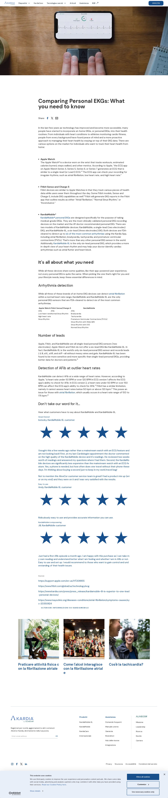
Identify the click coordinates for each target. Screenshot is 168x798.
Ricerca (139, 731)
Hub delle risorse (112, 740)
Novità (138, 736)
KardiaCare (38, 3)
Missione (139, 722)
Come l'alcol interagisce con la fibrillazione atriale (83, 668)
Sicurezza (119, 764)
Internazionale (85, 736)
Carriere (139, 740)
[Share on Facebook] (47, 118)
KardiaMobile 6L (61, 243)
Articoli (73, 3)
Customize (141, 784)
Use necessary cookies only (143, 792)
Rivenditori (109, 736)
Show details (35, 791)
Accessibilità (130, 764)
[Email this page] (56, 118)
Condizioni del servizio (148, 764)
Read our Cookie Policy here (54, 785)
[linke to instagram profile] (12, 764)
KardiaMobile (84, 726)
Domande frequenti (113, 722)
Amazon (156, 3)
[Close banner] (164, 774)
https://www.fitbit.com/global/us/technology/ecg (63, 586)
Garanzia (109, 731)
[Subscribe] (56, 736)
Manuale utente (112, 726)
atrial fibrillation (117, 293)
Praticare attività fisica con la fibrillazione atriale (38, 666)
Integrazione (110, 745)
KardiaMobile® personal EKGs (55, 217)
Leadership (140, 727)
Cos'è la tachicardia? (126, 664)
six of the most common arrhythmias (85, 233)
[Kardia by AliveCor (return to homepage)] (22, 719)
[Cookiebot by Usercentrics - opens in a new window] (15, 793)
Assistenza (84, 3)
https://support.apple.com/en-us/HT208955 (61, 580)
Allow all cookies (143, 777)
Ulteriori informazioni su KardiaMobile (65, 608)
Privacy (109, 764)
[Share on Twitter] (52, 118)
